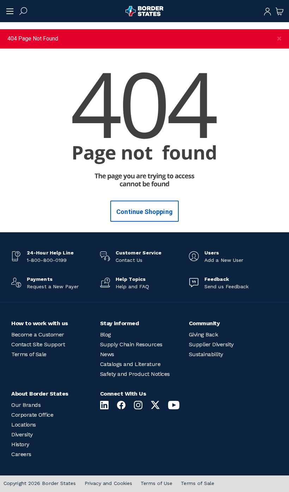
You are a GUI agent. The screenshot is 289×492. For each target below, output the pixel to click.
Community (204, 323)
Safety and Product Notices (135, 374)
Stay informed (119, 323)
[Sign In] (267, 11)
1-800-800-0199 (47, 260)
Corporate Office (32, 414)
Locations (23, 424)
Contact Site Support (38, 344)
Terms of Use (156, 483)
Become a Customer (37, 334)
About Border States (39, 393)
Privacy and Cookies (109, 483)
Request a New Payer (53, 286)
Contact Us (129, 260)
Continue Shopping (144, 211)
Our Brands (26, 405)
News (107, 354)
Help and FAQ (132, 286)
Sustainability (206, 354)
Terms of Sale (29, 354)
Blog (105, 334)
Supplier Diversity (211, 344)
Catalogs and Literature (130, 364)
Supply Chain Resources (131, 344)
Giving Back (203, 334)
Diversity (22, 434)
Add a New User (223, 260)
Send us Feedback (226, 286)
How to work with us (39, 323)
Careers (21, 454)
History (20, 444)
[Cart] (279, 11)
